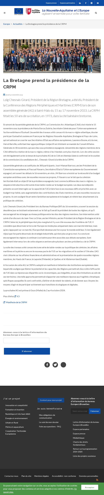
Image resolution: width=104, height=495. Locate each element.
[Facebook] (85, 3)
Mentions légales (41, 476)
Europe (6, 24)
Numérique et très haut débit (17, 414)
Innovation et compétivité (16, 405)
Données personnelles (88, 476)
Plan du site (26, 476)
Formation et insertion (14, 409)
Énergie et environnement (16, 418)
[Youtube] (98, 3)
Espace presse (51, 3)
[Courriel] (63, 364)
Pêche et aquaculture (14, 427)
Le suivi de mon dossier (49, 422)
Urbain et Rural (11, 422)
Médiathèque (78, 438)
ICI (18, 296)
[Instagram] (91, 3)
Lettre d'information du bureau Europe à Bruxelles (86, 423)
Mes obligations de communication (47, 416)
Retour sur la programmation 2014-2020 (85, 450)
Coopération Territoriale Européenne (15, 432)
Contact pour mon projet (51, 400)
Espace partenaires (81, 429)
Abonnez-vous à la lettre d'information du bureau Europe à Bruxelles (25, 333)
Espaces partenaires (67, 3)
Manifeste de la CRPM (16, 302)
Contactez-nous (11, 476)
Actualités (17, 24)
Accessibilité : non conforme (64, 476)
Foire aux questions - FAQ (50, 426)
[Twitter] (55, 364)
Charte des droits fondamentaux (80, 443)
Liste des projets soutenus (84, 456)
